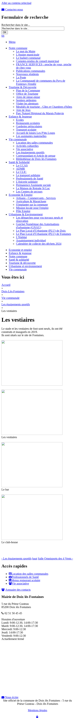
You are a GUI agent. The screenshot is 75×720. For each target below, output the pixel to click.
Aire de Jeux (23, 110)
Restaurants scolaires (28, 123)
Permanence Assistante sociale (33, 185)
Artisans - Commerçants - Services (36, 198)
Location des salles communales (34, 142)
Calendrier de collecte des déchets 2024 (38, 243)
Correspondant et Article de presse (35, 155)
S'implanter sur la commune (32, 204)
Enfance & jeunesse (20, 253)
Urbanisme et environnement (25, 266)
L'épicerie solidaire (27, 181)
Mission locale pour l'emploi (32, 207)
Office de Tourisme (27, 93)
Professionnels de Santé (29, 178)
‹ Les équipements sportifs (16, 558)
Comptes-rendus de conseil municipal (37, 61)
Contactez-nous (14, 9)
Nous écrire (11, 697)
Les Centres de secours (29, 191)
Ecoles (20, 119)
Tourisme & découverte (22, 262)
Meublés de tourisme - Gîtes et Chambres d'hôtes (44, 106)
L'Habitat (21, 237)
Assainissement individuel (31, 240)
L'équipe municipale (27, 54)
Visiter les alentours (27, 103)
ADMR (20, 168)
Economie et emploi (20, 249)
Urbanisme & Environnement (26, 214)
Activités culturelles (27, 145)
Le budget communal (28, 57)
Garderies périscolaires (29, 126)
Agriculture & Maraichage (31, 201)
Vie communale (18, 139)
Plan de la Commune (28, 90)
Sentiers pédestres (26, 100)
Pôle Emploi (23, 211)
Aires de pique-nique (28, 97)
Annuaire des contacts (18, 589)
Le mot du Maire (25, 51)
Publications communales (30, 70)
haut (34, 558)
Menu (12, 41)
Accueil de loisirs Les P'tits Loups (35, 132)
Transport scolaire (26, 129)
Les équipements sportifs (30, 152)
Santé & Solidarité (19, 162)
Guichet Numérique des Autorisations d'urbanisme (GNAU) (37, 226)
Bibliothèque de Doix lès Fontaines (36, 158)
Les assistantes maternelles (31, 136)
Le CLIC (21, 172)
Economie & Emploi (20, 194)
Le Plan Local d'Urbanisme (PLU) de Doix (41, 230)
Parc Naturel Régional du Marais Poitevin (40, 113)
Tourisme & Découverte (22, 87)
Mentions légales (37, 710)
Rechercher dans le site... (15, 24)
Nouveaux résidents (27, 74)
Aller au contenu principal (16, 3)
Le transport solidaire (28, 175)
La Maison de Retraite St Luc (33, 188)
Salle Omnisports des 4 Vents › (55, 558)
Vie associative (24, 149)
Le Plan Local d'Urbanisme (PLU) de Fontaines (43, 233)
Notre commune (18, 48)
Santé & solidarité (19, 259)
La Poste (21, 77)
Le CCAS (22, 165)
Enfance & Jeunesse (20, 116)
